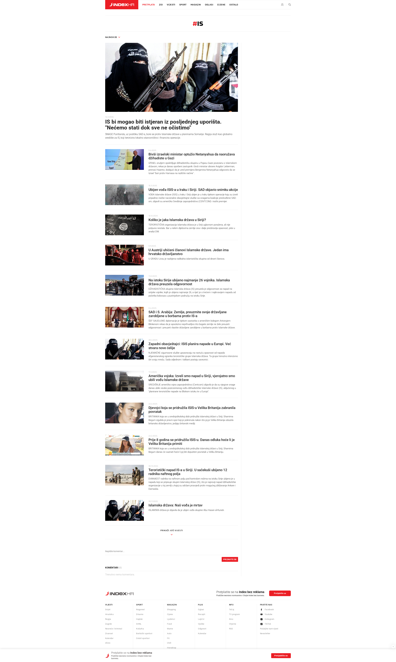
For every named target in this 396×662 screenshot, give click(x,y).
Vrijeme (232, 624)
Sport (183, 4)
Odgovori (202, 629)
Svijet (107, 609)
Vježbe (201, 624)
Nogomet (140, 609)
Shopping (171, 609)
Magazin (172, 605)
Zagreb (108, 624)
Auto (169, 633)
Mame (170, 629)
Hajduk (139, 619)
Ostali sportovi (143, 638)
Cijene (221, 4)
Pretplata (148, 4)
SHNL (139, 624)
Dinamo (139, 614)
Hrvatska (109, 614)
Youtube (268, 614)
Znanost (109, 633)
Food (169, 624)
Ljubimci (171, 619)
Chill (169, 643)
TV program (234, 614)
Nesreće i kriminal (113, 629)
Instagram (269, 619)
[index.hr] (121, 4)
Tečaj (231, 609)
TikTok (268, 624)
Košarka (140, 629)
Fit (168, 638)
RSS (231, 629)
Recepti (201, 614)
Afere (107, 643)
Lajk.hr (201, 619)
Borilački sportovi (144, 633)
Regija (108, 619)
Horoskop (171, 648)
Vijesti (171, 4)
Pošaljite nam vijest (269, 629)
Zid (161, 4)
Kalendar (109, 638)
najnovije (111, 37)
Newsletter (265, 633)
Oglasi (209, 4)
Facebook (269, 609)
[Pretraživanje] (288, 4)
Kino (231, 619)
